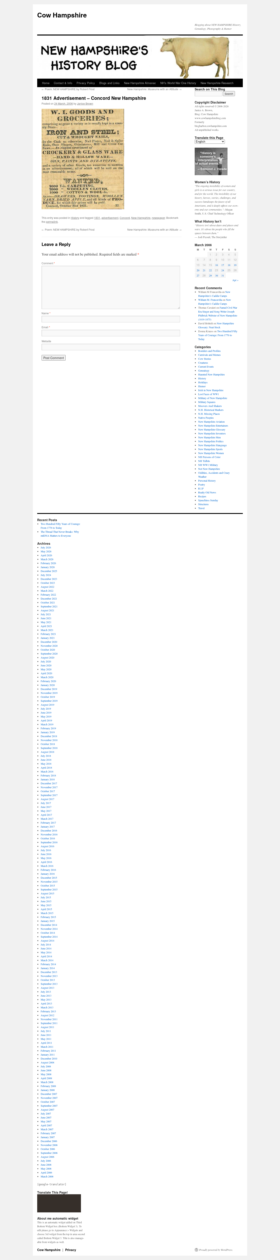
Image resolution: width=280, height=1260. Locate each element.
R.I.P (201, 488)
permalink (52, 221)
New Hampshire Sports (210, 449)
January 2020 (48, 685)
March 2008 (47, 1082)
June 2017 (46, 807)
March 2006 (47, 1176)
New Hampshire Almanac (140, 83)
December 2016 (49, 830)
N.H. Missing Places (209, 413)
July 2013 (46, 991)
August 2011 (47, 1027)
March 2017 (47, 818)
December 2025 (49, 571)
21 (204, 270)
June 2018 (46, 759)
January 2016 (48, 873)
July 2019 (46, 708)
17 (222, 265)
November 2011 (49, 1019)
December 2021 (49, 598)
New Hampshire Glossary (211, 429)
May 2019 (46, 716)
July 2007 (46, 1113)
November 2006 (49, 1145)
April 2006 (46, 1172)
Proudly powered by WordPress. (216, 1249)
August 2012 (47, 1015)
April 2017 (46, 814)
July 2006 (46, 1160)
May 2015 (46, 905)
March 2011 (47, 1046)
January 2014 (48, 968)
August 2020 (47, 657)
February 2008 (48, 1086)
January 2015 (48, 921)
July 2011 (46, 1031)
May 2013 (46, 999)
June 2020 (46, 665)
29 (210, 275)
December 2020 (49, 641)
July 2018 (46, 755)
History (75, 218)
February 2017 (48, 822)
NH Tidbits (204, 461)
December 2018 (49, 736)
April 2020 (46, 673)
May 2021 (46, 622)
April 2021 (46, 626)
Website (46, 341)
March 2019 (47, 724)
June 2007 (46, 1117)
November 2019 (49, 693)
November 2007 (49, 1097)
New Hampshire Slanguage (212, 445)
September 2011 (49, 1023)
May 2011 (46, 1038)
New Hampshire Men (209, 437)
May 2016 (46, 858)
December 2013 (49, 972)
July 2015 (46, 897)
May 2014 (46, 952)
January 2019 (48, 732)
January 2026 (48, 567)
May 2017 (46, 810)
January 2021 (48, 638)
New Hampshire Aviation (211, 421)
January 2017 (48, 826)
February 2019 (48, 728)
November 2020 (49, 645)
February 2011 (48, 1050)
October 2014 (48, 932)
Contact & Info (63, 83)
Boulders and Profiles (209, 351)
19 (235, 265)
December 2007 (49, 1094)
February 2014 (48, 964)
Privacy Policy (86, 83)
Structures (203, 504)
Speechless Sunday (208, 500)
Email (46, 327)
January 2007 (48, 1137)
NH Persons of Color (209, 457)
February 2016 (48, 869)
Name (46, 313)
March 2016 (47, 866)
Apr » (235, 280)
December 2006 (49, 1141)
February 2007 (48, 1133)
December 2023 (49, 579)
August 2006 (47, 1156)
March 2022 (47, 590)
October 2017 (48, 791)
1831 (97, 218)
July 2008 (46, 1066)
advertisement (110, 218)
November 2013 (49, 976)
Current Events (206, 366)
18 (229, 265)
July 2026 (46, 547)
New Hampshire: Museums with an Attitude (154, 89)
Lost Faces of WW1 (208, 394)
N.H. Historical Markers (211, 409)
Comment (48, 263)
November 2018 (49, 740)
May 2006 (46, 1168)
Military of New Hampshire (212, 398)
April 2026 (46, 555)
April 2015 (46, 909)
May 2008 (46, 1074)
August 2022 (47, 586)
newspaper (158, 218)
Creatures (203, 362)
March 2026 (47, 559)
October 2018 (48, 744)
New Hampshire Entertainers (213, 425)
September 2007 (49, 1105)
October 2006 (48, 1149)
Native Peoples (206, 417)
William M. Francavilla (210, 299)
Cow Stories (204, 358)
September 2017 (49, 795)
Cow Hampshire (62, 14)
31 (222, 275)
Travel (201, 508)
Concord (125, 218)
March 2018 (47, 771)
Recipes (202, 496)
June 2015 (46, 901)
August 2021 (47, 610)
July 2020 (46, 661)
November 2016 (49, 834)
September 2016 (49, 842)
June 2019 (46, 712)
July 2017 (46, 803)
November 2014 (49, 928)
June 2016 (46, 854)
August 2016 (47, 846)
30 (216, 275)
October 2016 (48, 838)
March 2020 (47, 677)
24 (222, 270)
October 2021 (48, 602)
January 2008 (48, 1090)
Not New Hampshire (209, 468)
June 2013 (46, 995)
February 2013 (48, 1011)
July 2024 (46, 575)
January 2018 (48, 779)
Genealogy (203, 370)
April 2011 (46, 1042)
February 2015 (48, 917)
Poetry (201, 484)
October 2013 (48, 980)
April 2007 (46, 1125)
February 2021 (48, 634)
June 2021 (46, 618)
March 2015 (47, 913)
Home (45, 83)
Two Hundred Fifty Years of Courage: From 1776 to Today (217, 335)
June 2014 (46, 948)
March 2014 (47, 960)
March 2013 (47, 1007)
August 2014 (47, 940)
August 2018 (47, 752)
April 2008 (46, 1078)
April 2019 (46, 720)
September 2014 (49, 936)
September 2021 (49, 606)
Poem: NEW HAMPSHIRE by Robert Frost (68, 89)
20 (198, 270)
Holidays (203, 382)
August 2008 (47, 1062)
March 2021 (47, 630)
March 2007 (47, 1129)
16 (216, 265)
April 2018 (46, 767)
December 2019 (49, 689)
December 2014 (49, 924)
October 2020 (48, 649)
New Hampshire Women (211, 453)
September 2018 (49, 748)
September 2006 (49, 1153)
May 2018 (46, 763)
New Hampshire (140, 218)
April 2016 (46, 862)
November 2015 (49, 881)
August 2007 (47, 1109)
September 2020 (49, 653)
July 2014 (46, 944)
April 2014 (46, 956)
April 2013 (46, 1003)
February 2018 (48, 775)
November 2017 (49, 787)
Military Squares (206, 402)
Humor (202, 386)
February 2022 (48, 594)
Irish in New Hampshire (210, 390)
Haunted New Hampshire (211, 374)
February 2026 (48, 563)
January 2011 (48, 1054)
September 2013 (49, 983)
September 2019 (49, 700)
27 (198, 275)
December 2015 (49, 877)
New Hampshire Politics (211, 441)
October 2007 (48, 1101)
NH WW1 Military (208, 465)
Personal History (207, 480)
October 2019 (48, 696)
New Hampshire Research (217, 83)
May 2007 (46, 1121)
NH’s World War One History (178, 83)
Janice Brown (85, 103)
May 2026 (46, 551)
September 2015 (49, 889)
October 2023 (48, 582)
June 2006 (46, 1164)
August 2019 (47, 704)
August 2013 (47, 987)
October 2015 (48, 885)
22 (210, 270)
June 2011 (46, 1035)
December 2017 (49, 783)
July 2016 (46, 850)
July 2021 (46, 614)
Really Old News (207, 492)
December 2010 (49, 1058)
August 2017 (47, 799)
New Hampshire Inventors (212, 433)
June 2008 (46, 1070)
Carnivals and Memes (209, 354)
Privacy (70, 1250)
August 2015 (47, 893)
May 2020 (46, 669)
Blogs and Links (109, 83)
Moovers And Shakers (210, 406)
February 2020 (48, 681)
